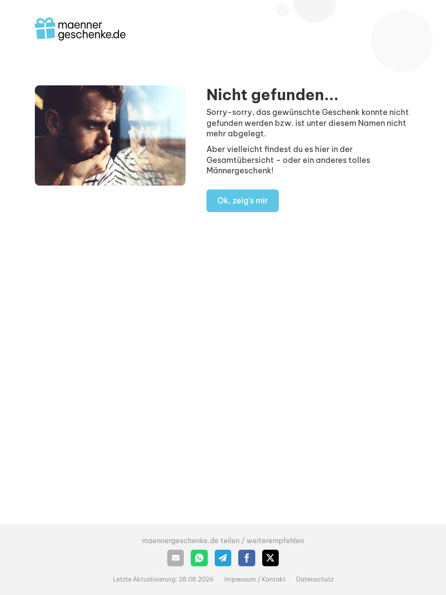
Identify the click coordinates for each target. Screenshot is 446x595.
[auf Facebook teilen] (246, 558)
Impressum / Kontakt (255, 579)
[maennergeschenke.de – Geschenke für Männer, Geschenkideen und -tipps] (80, 29)
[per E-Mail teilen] (175, 558)
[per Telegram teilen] (223, 558)
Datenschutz (315, 579)
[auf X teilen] (270, 558)
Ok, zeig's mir (242, 201)
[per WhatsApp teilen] (199, 558)
